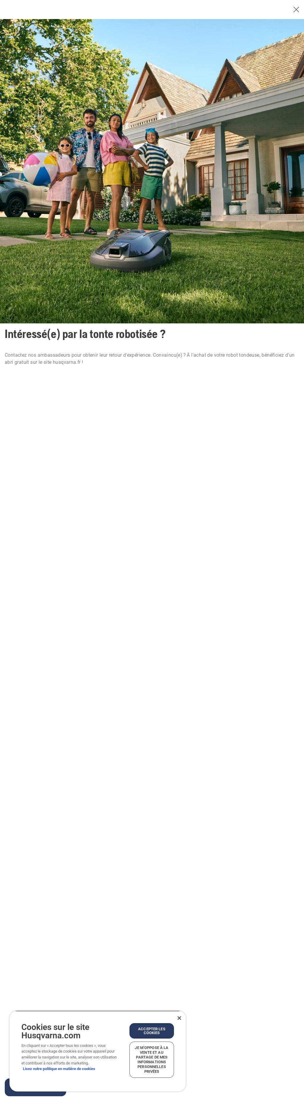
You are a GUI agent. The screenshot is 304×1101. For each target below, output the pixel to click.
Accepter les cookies (151, 1031)
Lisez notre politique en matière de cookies (59, 1069)
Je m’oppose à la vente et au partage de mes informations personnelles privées (151, 1059)
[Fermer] (179, 1018)
